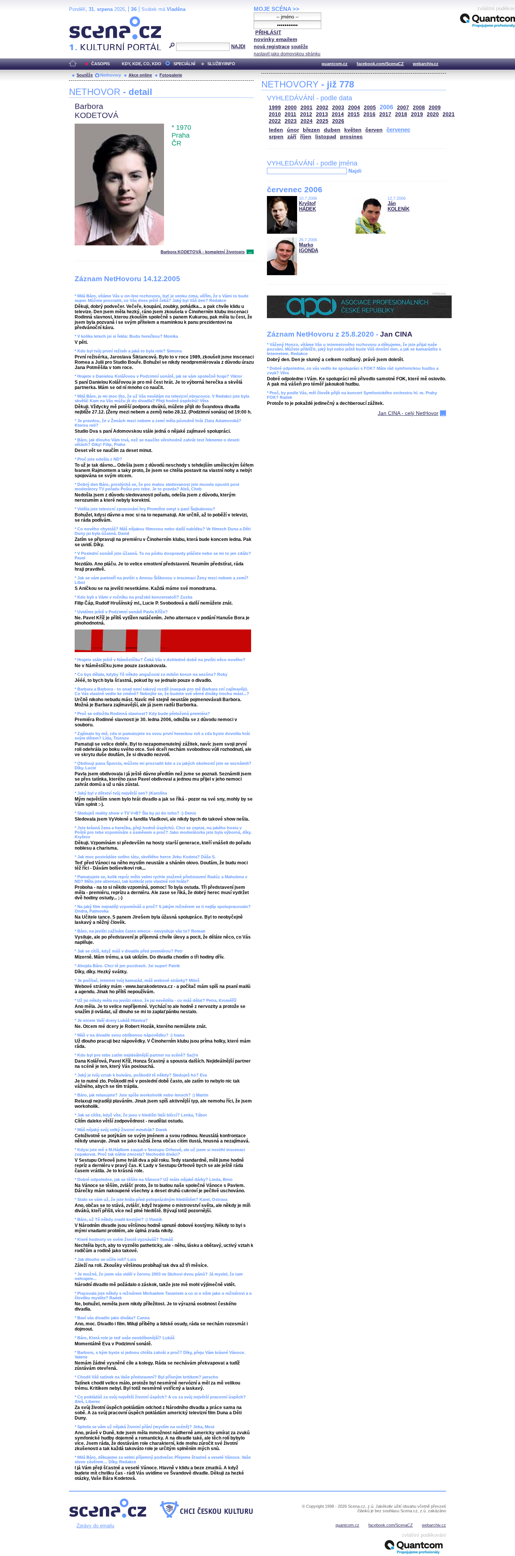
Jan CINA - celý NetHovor (408, 413)
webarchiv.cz (425, 63)
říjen (305, 136)
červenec (398, 129)
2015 (354, 114)
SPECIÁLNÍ (184, 63)
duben (332, 130)
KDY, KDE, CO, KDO (141, 63)
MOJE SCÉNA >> (276, 9)
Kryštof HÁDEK (307, 206)
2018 (401, 114)
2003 (338, 107)
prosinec (351, 136)
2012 (306, 114)
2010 (275, 114)
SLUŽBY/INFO (221, 63)
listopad (325, 136)
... (250, 252)
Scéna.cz (82, 19)
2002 (322, 107)
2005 (370, 107)
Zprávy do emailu (95, 1525)
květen (353, 130)
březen (311, 130)
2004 (354, 107)
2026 (338, 121)
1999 (275, 107)
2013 (322, 114)
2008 (419, 107)
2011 (290, 114)
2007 (403, 107)
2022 (275, 121)
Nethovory (110, 75)
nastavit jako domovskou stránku (287, 54)
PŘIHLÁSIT (268, 32)
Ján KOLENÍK (398, 206)
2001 (306, 107)
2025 (322, 121)
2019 (417, 114)
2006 (386, 107)
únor (293, 130)
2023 (291, 121)
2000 (291, 107)
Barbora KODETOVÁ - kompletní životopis (203, 252)
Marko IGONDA (308, 247)
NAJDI (238, 46)
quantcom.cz (335, 63)
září (291, 136)
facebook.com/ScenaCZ (380, 63)
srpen (276, 136)
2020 (433, 114)
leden (276, 130)
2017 (385, 114)
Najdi (355, 171)
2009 (435, 107)
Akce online (140, 75)
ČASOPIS (100, 63)
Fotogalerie (170, 75)
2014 (338, 114)
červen (374, 130)
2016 (369, 114)
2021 (449, 114)
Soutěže (85, 75)
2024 (306, 121)
